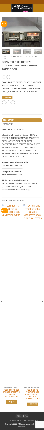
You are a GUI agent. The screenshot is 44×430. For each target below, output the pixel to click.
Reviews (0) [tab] (8, 124)
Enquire (8, 97)
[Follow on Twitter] (23, 2)
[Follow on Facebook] (18, 2)
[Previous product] (8, 77)
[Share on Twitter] (8, 102)
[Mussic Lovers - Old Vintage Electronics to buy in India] (22, 8)
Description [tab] (8, 120)
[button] (3, 8)
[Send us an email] (25, 2)
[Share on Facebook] (4, 102)
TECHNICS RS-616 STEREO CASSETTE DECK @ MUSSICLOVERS (11, 393)
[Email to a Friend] (13, 102)
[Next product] (4, 77)
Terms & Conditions (30, 420)
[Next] (38, 32)
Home (4, 56)
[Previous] (6, 32)
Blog (7, 420)
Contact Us (15, 420)
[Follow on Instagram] (21, 2)
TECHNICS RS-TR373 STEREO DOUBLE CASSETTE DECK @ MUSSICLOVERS (33, 394)
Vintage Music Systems (20, 56)
